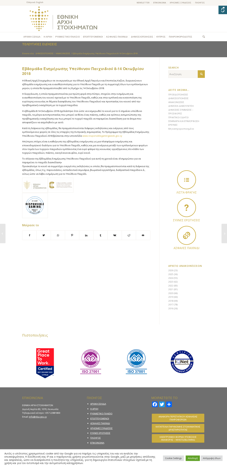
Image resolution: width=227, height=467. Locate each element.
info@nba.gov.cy (38, 416)
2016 (170, 308)
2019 (170, 296)
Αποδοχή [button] (193, 458)
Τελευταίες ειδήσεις (39, 44)
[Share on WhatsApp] (58, 235)
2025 (170, 274)
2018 (170, 300)
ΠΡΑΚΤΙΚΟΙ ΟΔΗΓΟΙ (178, 117)
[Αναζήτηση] (203, 36)
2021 (170, 289)
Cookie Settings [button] (173, 458)
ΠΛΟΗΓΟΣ (200, 2)
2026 (170, 270)
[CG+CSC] (61, 185)
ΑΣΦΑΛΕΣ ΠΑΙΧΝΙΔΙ (100, 423)
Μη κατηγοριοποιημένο (181, 128)
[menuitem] (143, 3)
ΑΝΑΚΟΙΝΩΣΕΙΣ (176, 102)
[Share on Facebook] (29, 235)
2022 (170, 285)
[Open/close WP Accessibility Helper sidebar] (222, 10)
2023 (170, 281)
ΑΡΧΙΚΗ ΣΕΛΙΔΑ (98, 403)
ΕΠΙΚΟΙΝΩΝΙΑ (159, 2)
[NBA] (35, 185)
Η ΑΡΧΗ (94, 408)
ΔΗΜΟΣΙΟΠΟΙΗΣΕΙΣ (178, 98)
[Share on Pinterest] (72, 235)
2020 (170, 293)
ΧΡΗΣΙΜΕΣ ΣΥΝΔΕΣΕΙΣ (180, 2)
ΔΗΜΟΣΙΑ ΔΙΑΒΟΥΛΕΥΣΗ (181, 105)
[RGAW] (35, 205)
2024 (170, 278)
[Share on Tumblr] (100, 235)
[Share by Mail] (143, 235)
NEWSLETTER (143, 2)
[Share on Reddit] (129, 235)
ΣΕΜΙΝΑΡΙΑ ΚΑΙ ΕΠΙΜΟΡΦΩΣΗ (183, 121)
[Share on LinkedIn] (86, 235)
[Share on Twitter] (44, 235)
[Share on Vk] (115, 235)
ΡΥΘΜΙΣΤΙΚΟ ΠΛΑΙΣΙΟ (101, 413)
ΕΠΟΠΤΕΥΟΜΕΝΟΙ (99, 418)
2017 (170, 304)
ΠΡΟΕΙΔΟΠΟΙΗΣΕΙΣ (178, 94)
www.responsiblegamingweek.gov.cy (102, 135)
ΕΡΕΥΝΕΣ (173, 124)
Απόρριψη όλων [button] (211, 458)
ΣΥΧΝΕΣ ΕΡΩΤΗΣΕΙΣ (100, 433)
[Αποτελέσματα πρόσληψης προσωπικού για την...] (2, 233)
